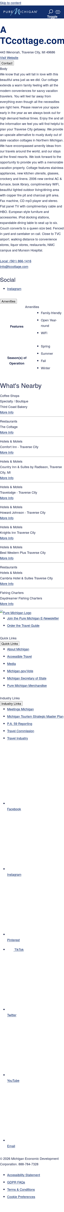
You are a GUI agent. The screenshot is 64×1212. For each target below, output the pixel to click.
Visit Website (9, 57)
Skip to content (10, 2)
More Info (7, 412)
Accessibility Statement (23, 1174)
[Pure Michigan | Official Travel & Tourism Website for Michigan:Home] (20, 12)
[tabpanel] (32, 178)
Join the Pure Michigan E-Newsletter (33, 618)
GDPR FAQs (16, 1182)
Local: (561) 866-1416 (15, 261)
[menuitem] (35, 1196)
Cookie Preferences (21, 1196)
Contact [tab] (6, 63)
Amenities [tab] (8, 301)
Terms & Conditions (21, 1189)
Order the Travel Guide (23, 625)
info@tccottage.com (14, 266)
